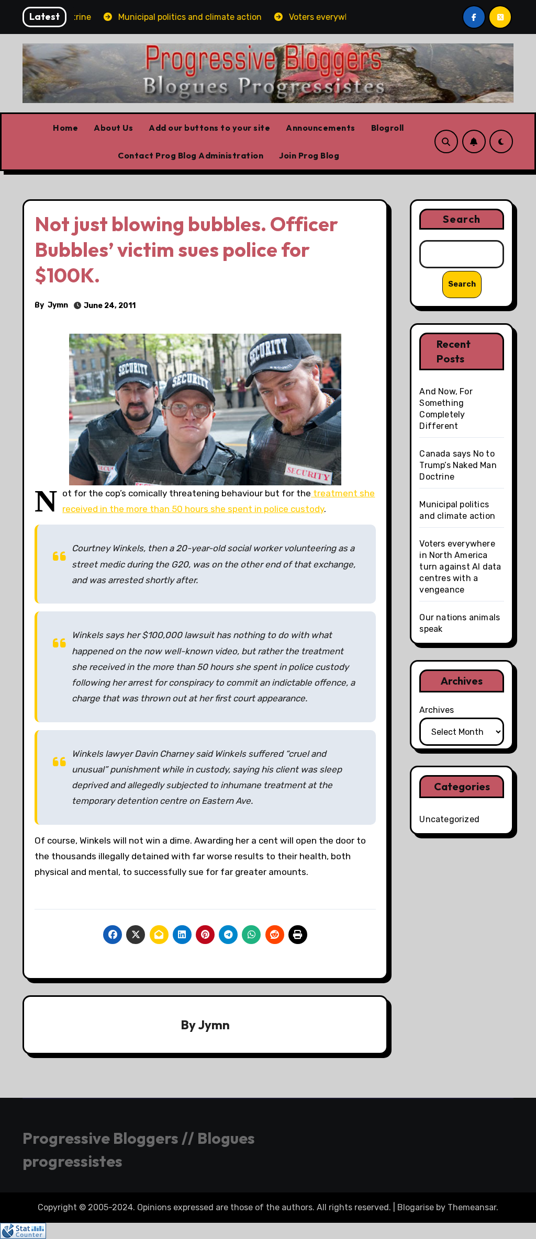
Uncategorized (449, 819)
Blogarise (415, 1207)
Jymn (58, 305)
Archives (436, 710)
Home (65, 127)
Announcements (320, 127)
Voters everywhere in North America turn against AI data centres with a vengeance (460, 567)
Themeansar (472, 1207)
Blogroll (387, 127)
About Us (113, 127)
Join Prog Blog (309, 155)
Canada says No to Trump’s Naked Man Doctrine (457, 465)
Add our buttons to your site (209, 127)
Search (462, 218)
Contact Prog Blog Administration (190, 155)
